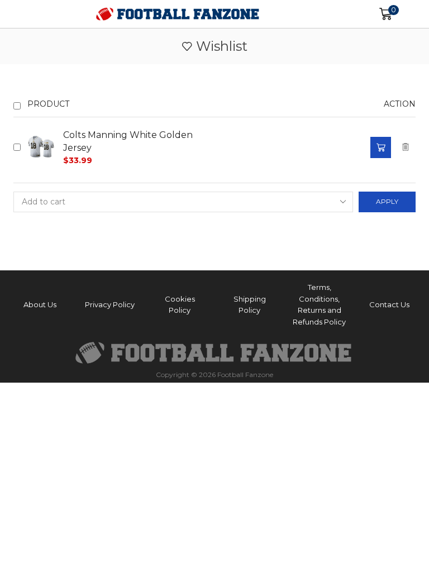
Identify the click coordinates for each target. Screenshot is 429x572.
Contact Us (389, 304)
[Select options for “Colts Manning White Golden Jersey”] (380, 148)
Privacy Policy (110, 304)
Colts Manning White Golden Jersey (128, 141)
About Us (39, 304)
